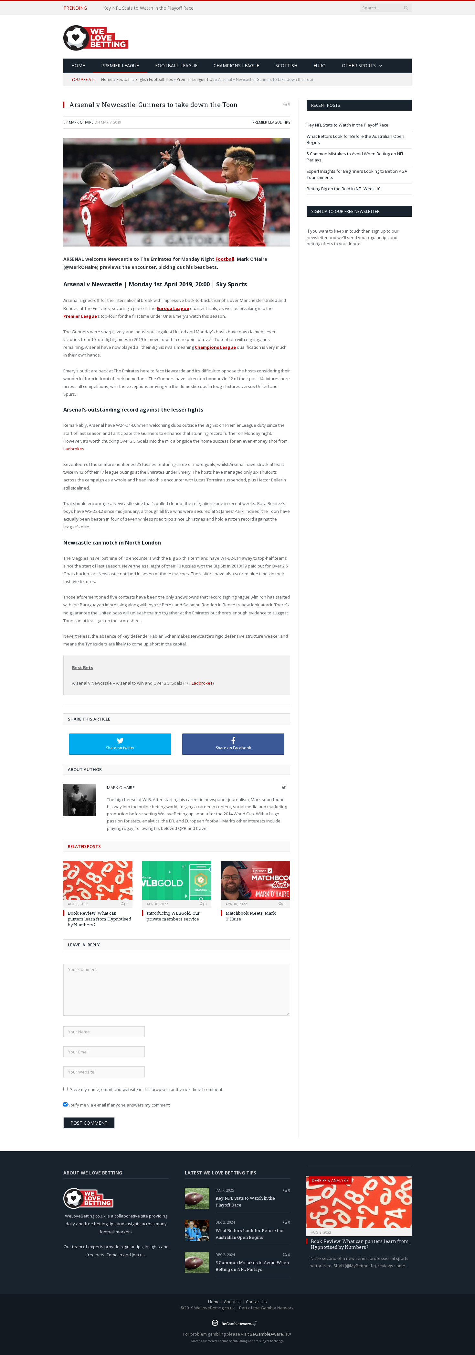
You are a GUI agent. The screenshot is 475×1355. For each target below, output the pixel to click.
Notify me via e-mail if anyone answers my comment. (119, 1105)
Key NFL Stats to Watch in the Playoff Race (347, 125)
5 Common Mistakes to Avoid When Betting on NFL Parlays (252, 1266)
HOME (78, 65)
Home (106, 79)
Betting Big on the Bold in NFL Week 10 (343, 189)
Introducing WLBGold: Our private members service (173, 916)
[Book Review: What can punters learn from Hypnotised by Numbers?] (97, 883)
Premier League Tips (195, 79)
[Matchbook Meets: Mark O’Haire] (255, 883)
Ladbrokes (73, 449)
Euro (319, 65)
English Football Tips (154, 79)
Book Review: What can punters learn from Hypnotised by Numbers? (99, 919)
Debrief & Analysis (330, 1180)
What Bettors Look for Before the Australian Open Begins (164, 8)
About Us (233, 1302)
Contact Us (256, 1302)
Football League (176, 65)
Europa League (173, 308)
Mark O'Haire (81, 122)
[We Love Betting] (95, 36)
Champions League (236, 65)
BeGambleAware (266, 1334)
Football (124, 79)
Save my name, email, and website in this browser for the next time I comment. (146, 1089)
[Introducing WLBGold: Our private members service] (176, 883)
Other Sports (359, 65)
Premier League (120, 65)
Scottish (286, 65)
